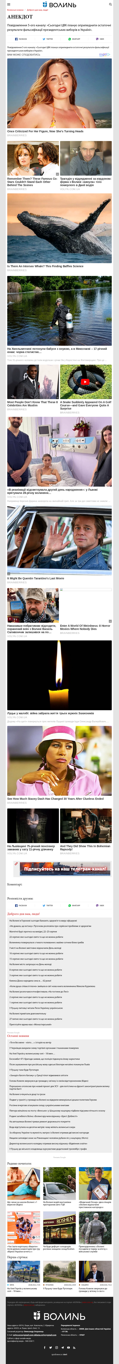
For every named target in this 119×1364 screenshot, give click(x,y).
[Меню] (9, 4)
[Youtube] (68, 1348)
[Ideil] (59, 1354)
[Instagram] (57, 1348)
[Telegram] (63, 1348)
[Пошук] (110, 4)
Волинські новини (15, 10)
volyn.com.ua (87, 1302)
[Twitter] (51, 1348)
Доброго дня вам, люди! (37, 10)
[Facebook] (45, 1348)
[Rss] (74, 1348)
